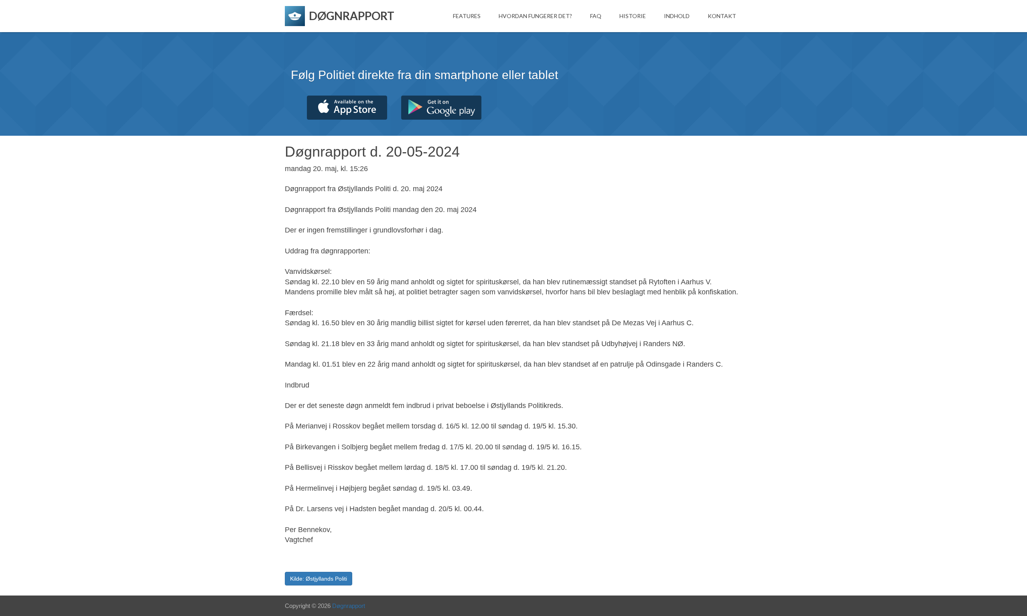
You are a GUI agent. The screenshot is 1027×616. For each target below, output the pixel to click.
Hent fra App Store (347, 108)
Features (467, 15)
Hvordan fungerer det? (535, 15)
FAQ (595, 15)
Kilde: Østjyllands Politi (318, 578)
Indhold (677, 15)
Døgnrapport (348, 605)
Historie (632, 15)
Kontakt (722, 15)
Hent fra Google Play (441, 108)
